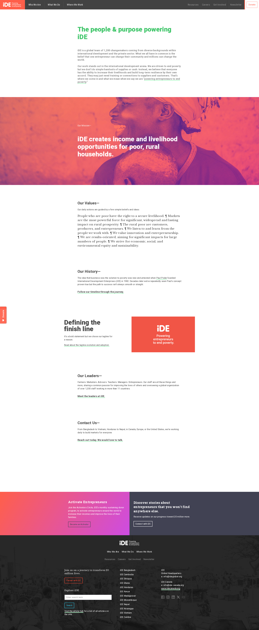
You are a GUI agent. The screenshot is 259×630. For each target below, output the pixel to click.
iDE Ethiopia (126, 578)
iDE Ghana (125, 583)
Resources (193, 4)
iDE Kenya (125, 591)
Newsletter (236, 4)
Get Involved (219, 4)
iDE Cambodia (127, 574)
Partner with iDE (73, 580)
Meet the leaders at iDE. (91, 396)
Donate (251, 4)
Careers (206, 4)
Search (69, 605)
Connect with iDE (143, 524)
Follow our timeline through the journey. (101, 291)
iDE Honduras (126, 587)
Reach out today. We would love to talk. (100, 440)
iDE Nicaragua (127, 608)
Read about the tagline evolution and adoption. (86, 345)
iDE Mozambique (128, 600)
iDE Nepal (125, 604)
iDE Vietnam (126, 613)
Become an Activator (79, 524)
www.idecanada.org (170, 588)
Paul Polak (161, 278)
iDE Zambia (125, 617)
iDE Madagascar (128, 596)
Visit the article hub (74, 611)
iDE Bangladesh (127, 570)
